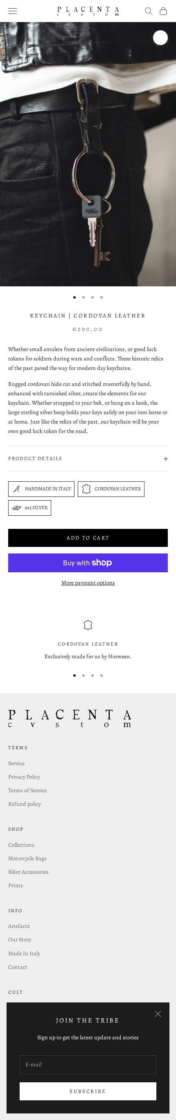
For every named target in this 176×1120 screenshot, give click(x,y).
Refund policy (24, 804)
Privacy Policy (24, 777)
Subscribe (88, 1091)
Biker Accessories (28, 872)
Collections (21, 845)
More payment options (88, 583)
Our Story (19, 939)
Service (16, 763)
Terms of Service (27, 790)
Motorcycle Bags (27, 858)
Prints (15, 885)
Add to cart (88, 537)
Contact (17, 967)
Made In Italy (24, 953)
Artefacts (19, 926)
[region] (88, 640)
